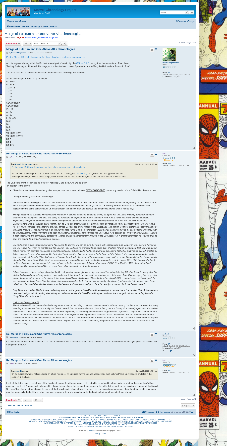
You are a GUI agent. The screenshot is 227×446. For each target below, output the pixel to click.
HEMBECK (64, 419)
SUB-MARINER (137, 417)
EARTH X (55, 419)
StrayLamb (53, 38)
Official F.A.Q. (83, 63)
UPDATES (82, 425)
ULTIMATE (156, 421)
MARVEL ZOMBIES (143, 419)
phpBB (91, 431)
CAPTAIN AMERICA (65, 417)
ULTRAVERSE (166, 421)
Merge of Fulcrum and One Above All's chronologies (43, 34)
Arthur (34, 38)
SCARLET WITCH (107, 417)
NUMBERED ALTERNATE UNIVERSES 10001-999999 (103, 423)
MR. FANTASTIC (93, 417)
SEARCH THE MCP (91, 427)
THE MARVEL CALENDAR (116, 425)
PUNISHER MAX (95, 421)
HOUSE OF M (91, 419)
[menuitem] (22, 21)
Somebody (43, 38)
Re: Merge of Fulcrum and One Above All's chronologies (39, 153)
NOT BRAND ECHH (60, 421)
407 (169, 164)
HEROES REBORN (77, 419)
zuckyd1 (166, 334)
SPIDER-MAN (119, 417)
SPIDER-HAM (108, 421)
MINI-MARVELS (164, 419)
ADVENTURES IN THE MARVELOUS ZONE (116, 427)
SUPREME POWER (142, 421)
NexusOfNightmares (171, 63)
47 (169, 344)
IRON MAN (82, 417)
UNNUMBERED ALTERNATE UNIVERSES (141, 423)
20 (169, 73)
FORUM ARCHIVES (75, 427)
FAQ (88, 425)
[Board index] (19, 10)
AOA (48, 419)
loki (164, 153)
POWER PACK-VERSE (78, 421)
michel (28, 38)
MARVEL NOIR (128, 419)
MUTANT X (33, 421)
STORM (128, 417)
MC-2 (154, 419)
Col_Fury (20, 38)
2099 (33, 419)
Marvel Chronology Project (55, 10)
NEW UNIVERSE (45, 421)
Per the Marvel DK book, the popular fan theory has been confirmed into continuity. (46, 57)
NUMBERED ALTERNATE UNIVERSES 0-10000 (62, 423)
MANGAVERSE (115, 419)
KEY (76, 425)
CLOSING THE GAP (98, 425)
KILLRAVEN (103, 419)
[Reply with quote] (152, 50)
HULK (75, 417)
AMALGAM (40, 419)
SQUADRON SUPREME (124, 421)
